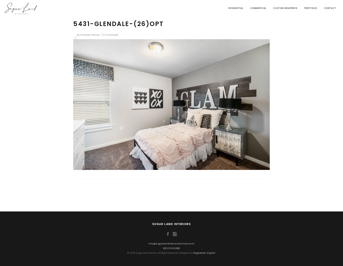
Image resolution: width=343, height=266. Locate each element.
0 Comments (110, 35)
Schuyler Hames (90, 35)
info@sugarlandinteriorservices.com (171, 243)
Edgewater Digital (204, 252)
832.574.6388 (171, 248)
